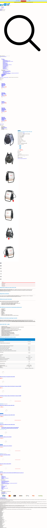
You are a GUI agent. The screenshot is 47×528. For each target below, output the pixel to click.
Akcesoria (4, 59)
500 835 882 (2, 128)
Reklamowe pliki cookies (2, 506)
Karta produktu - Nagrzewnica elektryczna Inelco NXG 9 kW (9, 428)
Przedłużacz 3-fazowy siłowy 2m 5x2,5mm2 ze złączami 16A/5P (10, 395)
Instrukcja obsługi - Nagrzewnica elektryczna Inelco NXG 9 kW (10, 427)
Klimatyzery (4, 62)
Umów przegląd (17, 0)
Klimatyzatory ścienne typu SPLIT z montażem (8, 61)
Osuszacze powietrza (5, 65)
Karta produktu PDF (24, 158)
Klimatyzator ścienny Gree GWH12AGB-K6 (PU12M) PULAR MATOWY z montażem (3, 110)
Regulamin (2, 487)
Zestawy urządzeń (5, 68)
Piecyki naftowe (4, 66)
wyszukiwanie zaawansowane (3, 56)
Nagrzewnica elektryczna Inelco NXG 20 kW (7, 424)
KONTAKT (2, 489)
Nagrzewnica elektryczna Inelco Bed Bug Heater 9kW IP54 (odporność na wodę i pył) (11, 472)
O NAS (2, 488)
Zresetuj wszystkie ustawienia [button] (3, 527)
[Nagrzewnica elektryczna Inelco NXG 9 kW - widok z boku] (9, 186)
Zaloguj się (2, 7)
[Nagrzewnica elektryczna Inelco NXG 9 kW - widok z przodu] (9, 167)
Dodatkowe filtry (1, 78)
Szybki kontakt (1, 125)
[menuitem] (23, 63)
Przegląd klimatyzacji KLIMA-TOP (6, 73)
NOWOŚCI (2, 478)
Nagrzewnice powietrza (5, 63)
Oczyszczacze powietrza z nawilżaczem (7, 64)
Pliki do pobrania (3, 486)
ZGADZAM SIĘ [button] (1, 510)
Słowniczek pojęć (5, 72)
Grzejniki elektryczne (5, 60)
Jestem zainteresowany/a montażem (7, 71)
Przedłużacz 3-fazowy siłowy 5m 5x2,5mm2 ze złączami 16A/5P (10, 386)
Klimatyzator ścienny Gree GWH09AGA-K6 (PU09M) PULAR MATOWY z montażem (3, 119)
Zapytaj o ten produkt (20, 158)
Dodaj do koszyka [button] (20, 157)
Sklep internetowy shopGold (3, 498)
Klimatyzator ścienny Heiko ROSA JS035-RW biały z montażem (3, 94)
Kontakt (29, 0)
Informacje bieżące (3, 476)
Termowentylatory (5, 67)
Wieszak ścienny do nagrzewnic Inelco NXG (7, 376)
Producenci (2, 477)
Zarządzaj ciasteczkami (2, 497)
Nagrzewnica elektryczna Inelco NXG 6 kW (7, 405)
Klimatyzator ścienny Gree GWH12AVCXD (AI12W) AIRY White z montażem (3, 85)
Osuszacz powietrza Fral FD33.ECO (3, 102)
